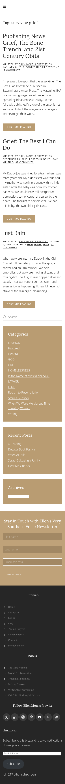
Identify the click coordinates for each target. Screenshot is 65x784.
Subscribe (13, 574)
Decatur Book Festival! (22, 449)
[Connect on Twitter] (6, 717)
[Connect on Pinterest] (31, 717)
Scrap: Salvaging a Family (24, 460)
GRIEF (43, 67)
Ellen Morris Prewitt (33, 64)
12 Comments (12, 70)
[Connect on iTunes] (48, 717)
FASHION (14, 343)
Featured (14, 348)
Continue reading (18, 127)
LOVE (55, 159)
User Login (9, 730)
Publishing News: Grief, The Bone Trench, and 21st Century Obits (25, 45)
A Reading (14, 444)
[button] (4, 6)
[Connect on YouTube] (40, 717)
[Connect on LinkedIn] (15, 717)
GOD (30, 244)
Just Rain (14, 232)
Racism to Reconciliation (23, 392)
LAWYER (13, 381)
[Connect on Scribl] (56, 717)
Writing (54, 67)
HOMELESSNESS (19, 370)
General (13, 354)
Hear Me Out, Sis (19, 466)
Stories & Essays (18, 398)
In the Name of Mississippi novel (28, 376)
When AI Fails (16, 455)
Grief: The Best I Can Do (29, 144)
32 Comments (25, 162)
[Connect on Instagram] (23, 717)
